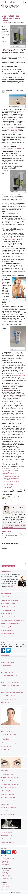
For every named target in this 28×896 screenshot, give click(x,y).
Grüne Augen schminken (8, 842)
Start (3, 12)
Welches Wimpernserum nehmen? (10, 777)
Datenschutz (5, 888)
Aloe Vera (14, 395)
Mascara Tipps (5, 804)
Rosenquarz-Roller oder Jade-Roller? (11, 699)
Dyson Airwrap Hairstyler (8, 672)
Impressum (4, 889)
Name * (4, 538)
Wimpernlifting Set (6, 791)
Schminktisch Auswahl (7, 637)
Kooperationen (10, 586)
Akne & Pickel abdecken (8, 731)
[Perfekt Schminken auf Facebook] (3, 650)
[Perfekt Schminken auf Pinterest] (14, 852)
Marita (5, 22)
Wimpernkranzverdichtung (8, 797)
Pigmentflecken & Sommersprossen (10, 743)
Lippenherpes (5, 749)
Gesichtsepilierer (7, 487)
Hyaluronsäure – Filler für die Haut (10, 682)
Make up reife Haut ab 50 (8, 863)
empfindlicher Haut (20, 375)
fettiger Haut (5, 357)
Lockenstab (4, 872)
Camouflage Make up (7, 613)
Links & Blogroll (5, 886)
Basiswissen (9, 12)
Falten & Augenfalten (7, 746)
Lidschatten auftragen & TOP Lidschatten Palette (13, 620)
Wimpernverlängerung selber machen (11, 784)
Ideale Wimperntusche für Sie (9, 801)
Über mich (3, 585)
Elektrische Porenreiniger (8, 679)
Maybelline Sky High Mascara (9, 807)
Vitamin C (11, 256)
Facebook (16, 525)
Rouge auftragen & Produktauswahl (10, 623)
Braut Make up (5, 866)
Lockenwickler (5, 874)
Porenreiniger (6, 472)
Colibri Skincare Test (8, 484)
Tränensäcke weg (7, 486)
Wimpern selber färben (7, 781)
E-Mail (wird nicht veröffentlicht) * (10, 543)
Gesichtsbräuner (6, 875)
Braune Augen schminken (8, 839)
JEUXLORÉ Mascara (7, 811)
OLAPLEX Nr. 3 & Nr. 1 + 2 (8, 695)
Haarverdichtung (7, 480)
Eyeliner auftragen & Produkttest (10, 600)
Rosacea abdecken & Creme (9, 734)
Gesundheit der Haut (18, 12)
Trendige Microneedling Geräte (9, 675)
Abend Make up (5, 864)
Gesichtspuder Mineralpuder (9, 617)
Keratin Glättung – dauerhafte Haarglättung (12, 692)
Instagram (11, 527)
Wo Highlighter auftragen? (8, 607)
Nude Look (4, 860)
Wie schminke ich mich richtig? (10, 473)
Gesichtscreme (5, 870)
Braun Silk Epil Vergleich (8, 662)
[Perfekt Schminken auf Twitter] (8, 650)
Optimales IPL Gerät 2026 (8, 659)
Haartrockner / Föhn (6, 877)
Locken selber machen (8, 475)
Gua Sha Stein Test (6, 702)
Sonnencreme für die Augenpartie (11, 470)
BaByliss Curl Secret (7, 878)
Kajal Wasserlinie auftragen (8, 603)
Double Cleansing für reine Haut (11, 481)
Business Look (5, 861)
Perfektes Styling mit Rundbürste (11, 476)
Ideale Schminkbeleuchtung (8, 633)
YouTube (22, 525)
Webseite (10, 525)
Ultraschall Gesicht (6, 665)
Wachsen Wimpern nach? (8, 774)
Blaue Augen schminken (8, 835)
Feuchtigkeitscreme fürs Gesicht (11, 478)
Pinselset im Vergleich (7, 630)
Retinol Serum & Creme (7, 689)
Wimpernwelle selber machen (9, 787)
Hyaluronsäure (5, 395)
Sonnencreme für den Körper (15, 148)
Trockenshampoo (6, 880)
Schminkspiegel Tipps (7, 627)
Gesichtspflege (6, 284)
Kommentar (5, 554)
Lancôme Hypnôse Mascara (8, 814)
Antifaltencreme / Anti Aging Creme (10, 685)
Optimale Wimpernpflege (8, 794)
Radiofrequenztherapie (7, 669)
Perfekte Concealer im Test (8, 610)
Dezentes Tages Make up (8, 858)
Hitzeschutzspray (7, 483)
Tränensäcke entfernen (7, 753)
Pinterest (5, 527)
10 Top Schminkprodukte (8, 597)
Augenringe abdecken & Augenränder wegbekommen (11, 738)
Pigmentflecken (13, 130)
